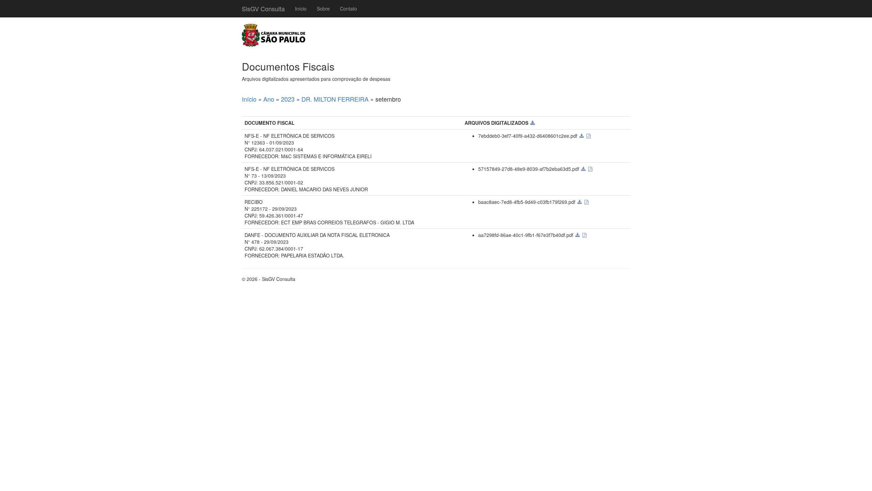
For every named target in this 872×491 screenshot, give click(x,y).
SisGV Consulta (263, 8)
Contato (348, 8)
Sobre (323, 8)
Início (301, 8)
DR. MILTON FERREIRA (335, 98)
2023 (288, 98)
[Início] (273, 35)
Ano (268, 98)
